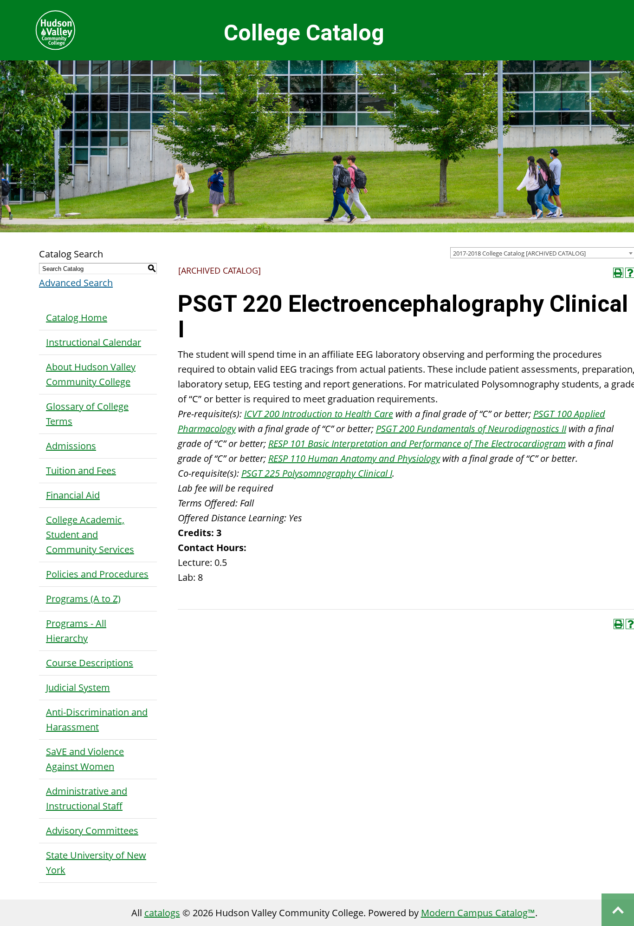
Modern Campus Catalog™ (478, 912)
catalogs (162, 912)
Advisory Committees (92, 830)
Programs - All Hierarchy (76, 630)
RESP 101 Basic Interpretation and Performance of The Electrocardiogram (417, 443)
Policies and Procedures (97, 574)
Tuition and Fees (81, 470)
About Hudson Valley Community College (91, 374)
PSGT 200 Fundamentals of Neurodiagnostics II (471, 428)
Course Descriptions (89, 663)
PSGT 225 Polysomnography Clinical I (316, 473)
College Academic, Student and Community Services (90, 534)
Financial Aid (73, 495)
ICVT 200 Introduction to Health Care (318, 413)
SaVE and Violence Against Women (85, 759)
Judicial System (78, 687)
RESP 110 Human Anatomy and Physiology (354, 458)
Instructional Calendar (93, 342)
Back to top (618, 909)
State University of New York (96, 862)
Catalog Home (76, 317)
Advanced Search (76, 282)
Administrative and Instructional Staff (86, 798)
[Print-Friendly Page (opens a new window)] (618, 273)
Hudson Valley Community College (55, 30)
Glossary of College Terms (87, 413)
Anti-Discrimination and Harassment (97, 719)
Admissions (71, 446)
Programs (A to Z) (83, 598)
